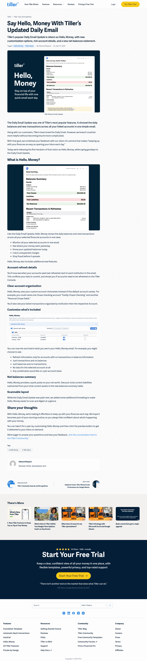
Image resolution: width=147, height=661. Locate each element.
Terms (118, 641)
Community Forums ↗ (87, 641)
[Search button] (110, 605)
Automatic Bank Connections (16, 633)
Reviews (71, 4)
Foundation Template (12, 629)
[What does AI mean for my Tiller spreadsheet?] (73, 513)
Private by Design (11, 650)
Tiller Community (85, 633)
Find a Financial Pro (86, 646)
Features (45, 4)
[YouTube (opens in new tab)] (83, 613)
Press (117, 637)
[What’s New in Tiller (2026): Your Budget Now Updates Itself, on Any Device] (46, 513)
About (118, 629)
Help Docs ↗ (46, 650)
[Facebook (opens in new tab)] (73, 613)
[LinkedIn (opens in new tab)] (68, 613)
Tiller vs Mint (46, 641)
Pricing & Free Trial (86, 4)
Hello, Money (9, 641)
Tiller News (29, 46)
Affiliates (119, 650)
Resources (57, 4)
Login (113, 4)
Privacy (118, 646)
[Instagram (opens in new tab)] (64, 613)
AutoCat (7, 637)
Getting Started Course (51, 629)
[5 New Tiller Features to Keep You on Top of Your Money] (19, 513)
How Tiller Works (31, 4)
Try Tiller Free (130, 4)
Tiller (80, 659)
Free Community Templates (90, 637)
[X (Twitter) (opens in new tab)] (78, 613)
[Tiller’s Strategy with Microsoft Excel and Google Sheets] (101, 513)
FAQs (43, 637)
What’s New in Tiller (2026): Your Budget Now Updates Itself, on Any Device (45, 526)
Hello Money (18, 46)
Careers (118, 633)
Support (44, 646)
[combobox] (56, 605)
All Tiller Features (11, 646)
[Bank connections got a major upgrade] (128, 513)
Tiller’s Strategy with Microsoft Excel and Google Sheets (99, 526)
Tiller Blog (82, 629)
